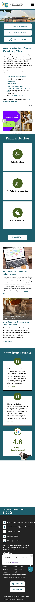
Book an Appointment (20, 26)
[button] (30, 569)
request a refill (20, 39)
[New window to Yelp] (11, 513)
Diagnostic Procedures (15, 86)
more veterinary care (17, 95)
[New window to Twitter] (7, 513)
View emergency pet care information (14, 574)
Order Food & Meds (20, 33)
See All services (17, 237)
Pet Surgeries (11, 84)
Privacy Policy (7, 599)
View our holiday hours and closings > (14, 577)
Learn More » (7, 341)
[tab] (13, 133)
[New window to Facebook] (4, 513)
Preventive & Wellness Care (16, 77)
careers (19, 584)
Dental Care (11, 81)
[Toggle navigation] (32, 4)
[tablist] (17, 133)
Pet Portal (17, 590)
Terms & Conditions (17, 599)
